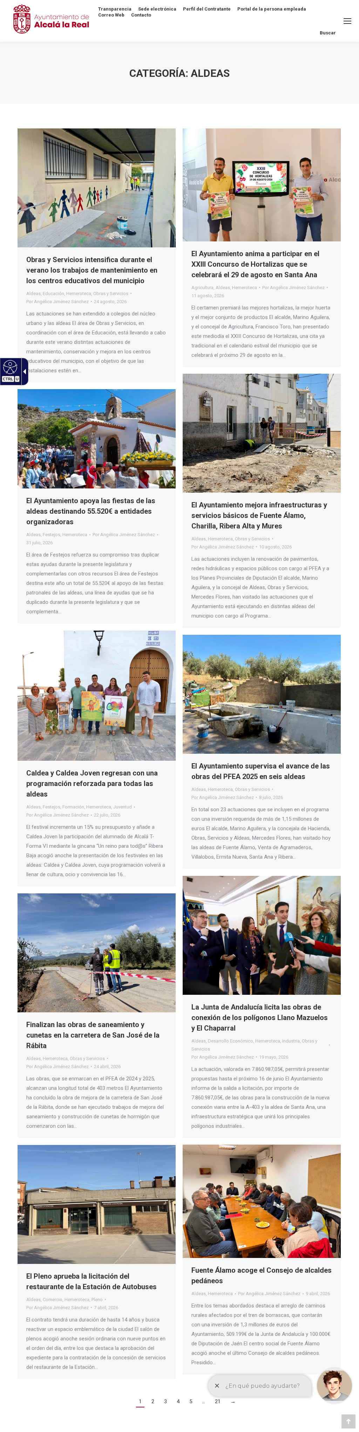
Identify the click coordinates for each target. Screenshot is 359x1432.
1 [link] (140, 1401)
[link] (110, 302)
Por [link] (57, 301)
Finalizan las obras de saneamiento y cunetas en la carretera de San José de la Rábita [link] (93, 1035)
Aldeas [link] (33, 293)
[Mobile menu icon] (347, 21)
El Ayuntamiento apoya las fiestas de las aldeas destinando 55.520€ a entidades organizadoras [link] (90, 511)
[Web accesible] (9, 366)
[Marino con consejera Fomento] (262, 935)
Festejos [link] (51, 534)
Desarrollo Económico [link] (230, 1041)
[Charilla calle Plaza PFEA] (262, 433)
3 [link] (165, 1401)
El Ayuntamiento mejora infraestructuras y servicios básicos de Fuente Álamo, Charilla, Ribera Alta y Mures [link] (259, 515)
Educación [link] (53, 293)
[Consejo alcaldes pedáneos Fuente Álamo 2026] (262, 1201)
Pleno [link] (97, 1299)
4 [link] (178, 1401)
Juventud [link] (122, 807)
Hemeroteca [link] (78, 293)
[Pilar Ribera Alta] (262, 694)
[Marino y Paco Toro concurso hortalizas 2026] (262, 184)
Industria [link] (291, 1041)
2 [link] (152, 1401)
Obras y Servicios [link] (110, 293)
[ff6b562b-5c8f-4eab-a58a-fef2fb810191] (97, 438)
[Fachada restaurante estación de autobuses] (97, 1204)
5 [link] (190, 1401)
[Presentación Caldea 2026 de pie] (97, 696)
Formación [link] (73, 807)
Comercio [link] (52, 1299)
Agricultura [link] (202, 287)
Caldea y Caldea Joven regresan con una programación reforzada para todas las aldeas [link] (92, 783)
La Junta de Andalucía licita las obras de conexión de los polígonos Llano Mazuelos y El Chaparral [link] (259, 1017)
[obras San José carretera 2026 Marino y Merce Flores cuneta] (97, 952)
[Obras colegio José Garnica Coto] (97, 187)
